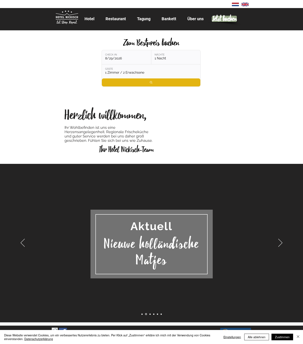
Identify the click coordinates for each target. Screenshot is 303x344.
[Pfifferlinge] (150, 314)
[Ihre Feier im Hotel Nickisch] (161, 314)
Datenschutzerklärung (38, 339)
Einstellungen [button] (232, 337)
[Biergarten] (153, 314)
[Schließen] (298, 337)
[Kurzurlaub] (157, 314)
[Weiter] (280, 243)
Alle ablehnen (256, 337)
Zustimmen (282, 337)
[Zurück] (23, 243)
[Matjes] (146, 314)
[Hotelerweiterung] (142, 314)
